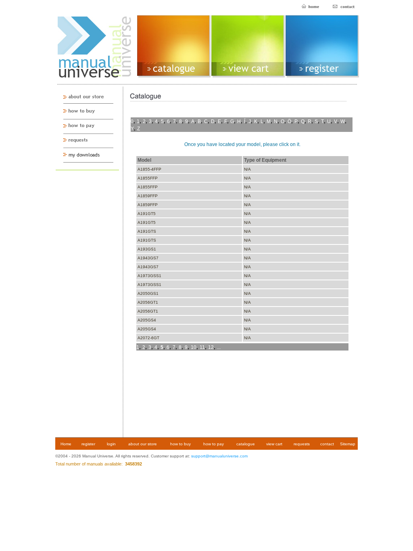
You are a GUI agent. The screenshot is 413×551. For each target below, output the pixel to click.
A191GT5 (147, 213)
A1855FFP (148, 178)
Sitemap (347, 444)
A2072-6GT (148, 338)
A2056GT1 (148, 302)
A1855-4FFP (149, 169)
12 (211, 347)
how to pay (213, 444)
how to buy (180, 444)
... (219, 347)
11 (202, 347)
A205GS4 (147, 320)
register (88, 444)
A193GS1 (147, 249)
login (111, 444)
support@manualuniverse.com (219, 456)
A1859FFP (148, 196)
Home (65, 444)
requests (302, 444)
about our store (142, 444)
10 (193, 347)
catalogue (245, 444)
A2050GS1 (148, 293)
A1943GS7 (148, 258)
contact (327, 444)
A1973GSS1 (149, 275)
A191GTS (147, 231)
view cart (274, 444)
